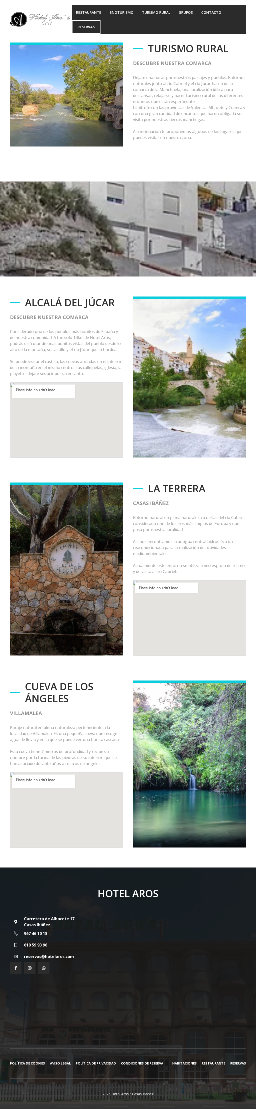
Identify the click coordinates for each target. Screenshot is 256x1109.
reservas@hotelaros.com (49, 956)
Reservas (86, 26)
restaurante (213, 1063)
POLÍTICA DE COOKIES (27, 1063)
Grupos (186, 12)
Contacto (211, 12)
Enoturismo (122, 12)
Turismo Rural (156, 12)
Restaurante (88, 12)
